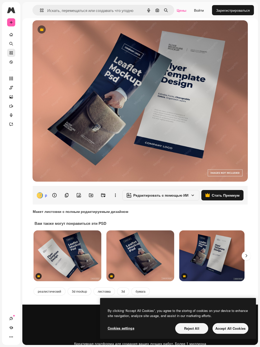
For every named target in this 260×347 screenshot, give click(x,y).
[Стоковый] (11, 53)
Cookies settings (121, 328)
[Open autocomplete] (40, 10)
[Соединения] (11, 318)
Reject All (191, 328)
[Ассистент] (11, 124)
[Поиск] (11, 44)
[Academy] (11, 328)
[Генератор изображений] (11, 97)
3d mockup (79, 291)
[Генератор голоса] (11, 115)
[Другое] (11, 337)
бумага (140, 291)
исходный (66, 30)
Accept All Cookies (230, 328)
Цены (181, 10)
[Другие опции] (115, 195)
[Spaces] (11, 88)
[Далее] (246, 255)
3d (123, 291)
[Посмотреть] (11, 62)
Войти (199, 10)
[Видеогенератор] (11, 106)
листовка (104, 291)
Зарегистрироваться (233, 10)
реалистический (49, 291)
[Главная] (11, 34)
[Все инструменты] (11, 78)
